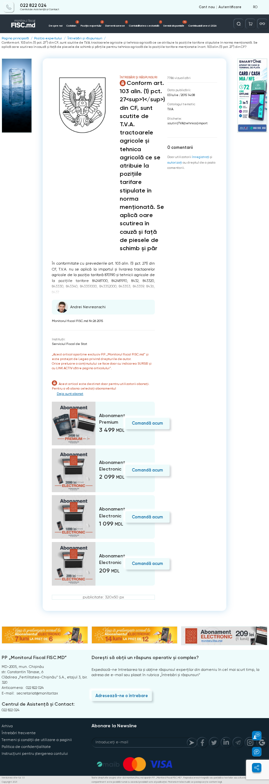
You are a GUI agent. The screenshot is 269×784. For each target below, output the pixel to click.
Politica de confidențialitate (26, 747)
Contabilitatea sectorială (145, 24)
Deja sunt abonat (70, 393)
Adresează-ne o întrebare (121, 695)
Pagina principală (15, 38)
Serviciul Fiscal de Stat (69, 344)
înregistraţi (200, 157)
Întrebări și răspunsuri (85, 38)
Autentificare (229, 7)
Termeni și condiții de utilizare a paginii (37, 740)
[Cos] (250, 24)
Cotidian (72, 24)
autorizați (174, 162)
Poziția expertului (91, 24)
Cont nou (207, 7)
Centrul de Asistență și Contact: (38, 704)
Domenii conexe (116, 24)
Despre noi (55, 25)
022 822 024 (33, 5)
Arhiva (7, 726)
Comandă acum (147, 423)
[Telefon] (8, 7)
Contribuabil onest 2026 (202, 25)
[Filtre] (262, 24)
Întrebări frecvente (19, 733)
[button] (253, 736)
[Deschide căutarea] (238, 24)
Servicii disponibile (174, 24)
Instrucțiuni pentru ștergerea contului (35, 754)
